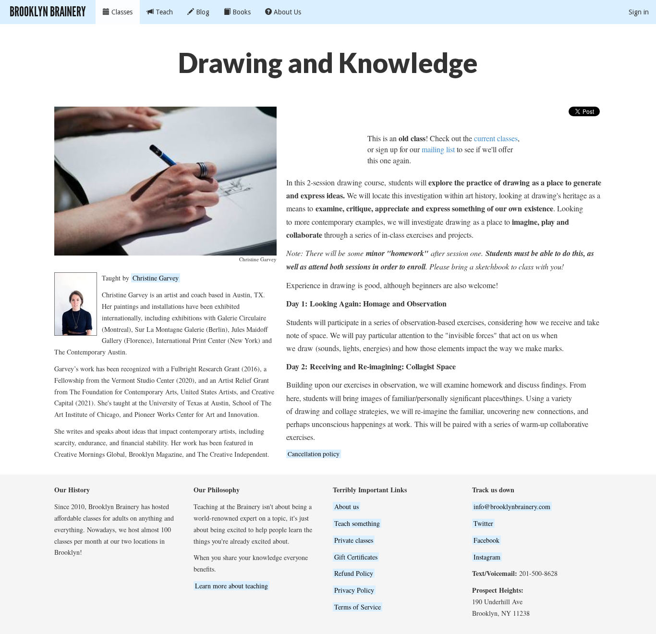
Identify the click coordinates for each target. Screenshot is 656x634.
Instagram (487, 556)
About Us (286, 12)
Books (241, 12)
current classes (496, 138)
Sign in (639, 12)
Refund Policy (353, 573)
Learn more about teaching (231, 585)
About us (346, 506)
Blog (201, 12)
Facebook (486, 540)
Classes (121, 12)
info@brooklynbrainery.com (512, 506)
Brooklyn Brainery (48, 12)
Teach (163, 12)
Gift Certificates (355, 556)
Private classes (353, 540)
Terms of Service (357, 606)
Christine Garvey (156, 277)
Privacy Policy (354, 590)
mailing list (438, 149)
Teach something (357, 523)
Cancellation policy (314, 454)
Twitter (483, 523)
